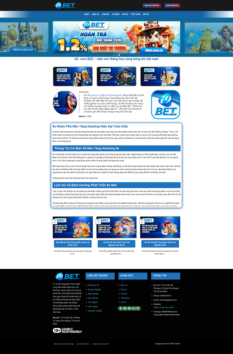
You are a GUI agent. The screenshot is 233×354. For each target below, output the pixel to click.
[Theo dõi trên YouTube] (129, 313)
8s (53, 136)
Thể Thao (136, 14)
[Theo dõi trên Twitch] (138, 313)
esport (105, 14)
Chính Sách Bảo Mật (100, 349)
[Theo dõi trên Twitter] (121, 313)
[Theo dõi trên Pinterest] (125, 313)
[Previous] (8, 39)
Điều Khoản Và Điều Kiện (64, 349)
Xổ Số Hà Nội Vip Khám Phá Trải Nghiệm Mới (160, 248)
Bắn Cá (95, 14)
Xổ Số (146, 14)
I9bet (87, 14)
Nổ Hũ (125, 14)
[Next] (225, 39)
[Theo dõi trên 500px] (134, 313)
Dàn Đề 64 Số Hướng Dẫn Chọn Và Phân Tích (72, 248)
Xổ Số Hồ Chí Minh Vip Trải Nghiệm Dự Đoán (116, 248)
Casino (115, 14)
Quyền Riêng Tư (83, 349)
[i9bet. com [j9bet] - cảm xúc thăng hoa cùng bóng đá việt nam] (65, 5)
